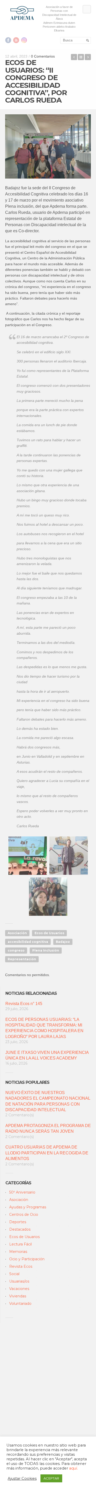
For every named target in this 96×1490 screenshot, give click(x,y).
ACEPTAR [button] (51, 1478)
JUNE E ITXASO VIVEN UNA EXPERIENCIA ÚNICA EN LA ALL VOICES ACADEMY (47, 1055)
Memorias (18, 1251)
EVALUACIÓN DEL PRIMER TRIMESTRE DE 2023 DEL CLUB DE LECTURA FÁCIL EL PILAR (88, 57)
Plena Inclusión (45, 950)
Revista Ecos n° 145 (23, 1003)
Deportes (17, 1222)
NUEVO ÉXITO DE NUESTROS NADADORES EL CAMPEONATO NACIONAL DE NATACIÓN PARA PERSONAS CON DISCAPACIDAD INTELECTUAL (47, 1101)
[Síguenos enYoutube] (16, 40)
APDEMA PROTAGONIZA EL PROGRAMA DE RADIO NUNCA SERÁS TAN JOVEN (48, 1128)
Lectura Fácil (20, 1244)
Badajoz (63, 942)
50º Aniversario (22, 1192)
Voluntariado (20, 1303)
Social (14, 1274)
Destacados (19, 1229)
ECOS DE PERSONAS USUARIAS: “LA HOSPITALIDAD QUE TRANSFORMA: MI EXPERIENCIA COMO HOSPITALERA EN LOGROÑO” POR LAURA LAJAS (44, 1028)
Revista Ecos (20, 1266)
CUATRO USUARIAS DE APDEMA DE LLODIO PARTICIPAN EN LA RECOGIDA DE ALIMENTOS (46, 1153)
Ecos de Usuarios (49, 933)
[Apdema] (22, 13)
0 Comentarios (43, 56)
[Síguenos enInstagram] (24, 40)
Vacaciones (19, 1288)
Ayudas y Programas (27, 1207)
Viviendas (17, 1296)
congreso (16, 950)
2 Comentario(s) (19, 1115)
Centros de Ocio (23, 1214)
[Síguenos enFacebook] (8, 40)
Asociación (17, 933)
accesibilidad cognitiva (28, 942)
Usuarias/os (19, 1281)
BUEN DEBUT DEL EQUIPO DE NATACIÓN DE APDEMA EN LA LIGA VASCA (74, 57)
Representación (22, 959)
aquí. (73, 1468)
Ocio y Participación (27, 1259)
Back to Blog (81, 57)
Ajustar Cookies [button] (22, 1478)
